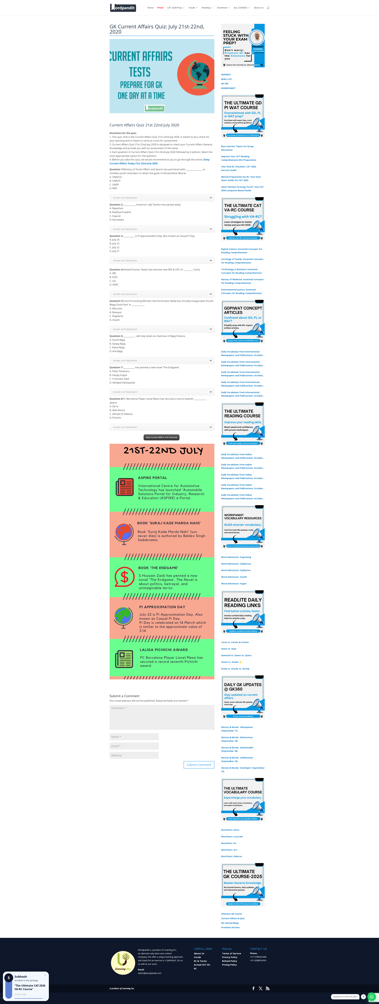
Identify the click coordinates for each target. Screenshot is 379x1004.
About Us (259, 8)
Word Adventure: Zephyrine (235, 570)
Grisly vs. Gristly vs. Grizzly (235, 668)
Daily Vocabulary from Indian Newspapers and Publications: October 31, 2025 (242, 456)
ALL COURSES (240, 8)
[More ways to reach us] (363, 996)
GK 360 (224, 83)
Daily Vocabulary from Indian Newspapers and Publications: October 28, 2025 (242, 476)
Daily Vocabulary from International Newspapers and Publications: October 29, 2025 (242, 394)
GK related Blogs (230, 923)
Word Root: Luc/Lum (232, 836)
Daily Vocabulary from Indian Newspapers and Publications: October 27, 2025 (242, 486)
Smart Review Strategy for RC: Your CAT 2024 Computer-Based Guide (242, 188)
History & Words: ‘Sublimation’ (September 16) (237, 759)
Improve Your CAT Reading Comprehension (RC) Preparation (238, 158)
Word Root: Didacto (231, 856)
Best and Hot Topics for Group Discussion (237, 148)
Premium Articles (230, 927)
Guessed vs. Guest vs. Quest (236, 655)
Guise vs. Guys (228, 648)
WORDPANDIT (228, 88)
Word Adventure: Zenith (234, 576)
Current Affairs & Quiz (233, 918)
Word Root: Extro (230, 829)
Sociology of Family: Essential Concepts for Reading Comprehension (242, 261)
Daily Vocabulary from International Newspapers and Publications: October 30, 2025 (242, 363)
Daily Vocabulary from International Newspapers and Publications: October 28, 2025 (242, 374)
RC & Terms (200, 960)
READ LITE (226, 79)
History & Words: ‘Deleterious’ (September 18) (237, 739)
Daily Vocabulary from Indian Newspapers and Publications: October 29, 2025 (242, 496)
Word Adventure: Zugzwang (236, 557)
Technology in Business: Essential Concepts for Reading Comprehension (241, 271)
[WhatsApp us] (371, 996)
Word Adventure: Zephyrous (236, 563)
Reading (206, 8)
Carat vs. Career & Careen (235, 642)
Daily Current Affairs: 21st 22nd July (161, 437)
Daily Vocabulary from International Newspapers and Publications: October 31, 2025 (242, 353)
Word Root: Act (229, 849)
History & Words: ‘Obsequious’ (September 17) (237, 729)
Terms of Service (231, 953)
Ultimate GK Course (231, 913)
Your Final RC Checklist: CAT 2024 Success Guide (238, 168)
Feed (161, 8)
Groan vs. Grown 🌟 (231, 662)
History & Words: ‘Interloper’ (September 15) (243, 769)
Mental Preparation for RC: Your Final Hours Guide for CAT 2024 (241, 178)
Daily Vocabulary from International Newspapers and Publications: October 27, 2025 (242, 384)
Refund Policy (229, 960)
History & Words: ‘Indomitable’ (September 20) (237, 749)
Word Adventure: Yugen (233, 583)
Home (150, 8)
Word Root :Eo (228, 843)
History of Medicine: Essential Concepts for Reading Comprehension (242, 281)
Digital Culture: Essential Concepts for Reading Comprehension (241, 251)
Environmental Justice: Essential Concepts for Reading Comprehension (241, 291)
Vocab (192, 8)
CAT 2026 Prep (174, 8)
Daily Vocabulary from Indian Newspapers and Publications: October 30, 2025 (242, 466)
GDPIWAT (226, 74)
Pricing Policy (229, 964)
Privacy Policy (229, 957)
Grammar (222, 8)
